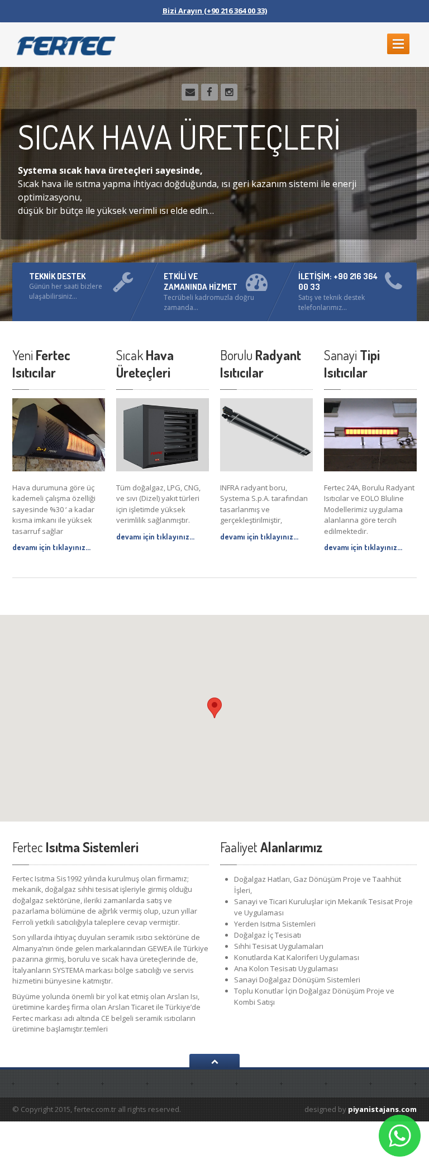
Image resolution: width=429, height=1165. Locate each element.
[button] (214, 708)
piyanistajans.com (382, 1109)
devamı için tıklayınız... (51, 547)
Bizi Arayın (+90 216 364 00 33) (215, 11)
